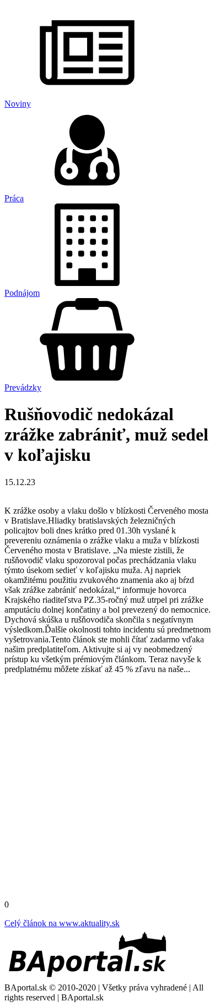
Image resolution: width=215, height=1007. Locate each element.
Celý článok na (62, 923)
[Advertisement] (107, 790)
